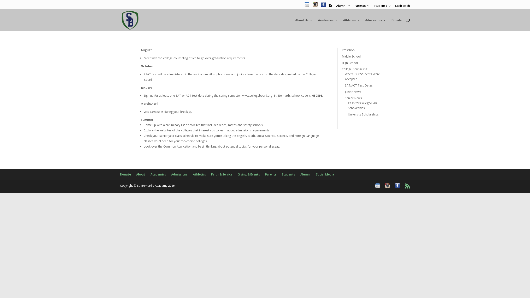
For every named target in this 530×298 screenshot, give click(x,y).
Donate (396, 20)
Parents (360, 6)
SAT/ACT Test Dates (359, 85)
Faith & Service (221, 174)
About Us (301, 20)
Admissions (373, 20)
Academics (326, 20)
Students (380, 6)
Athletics (349, 20)
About (140, 174)
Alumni (341, 6)
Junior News (353, 92)
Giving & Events (249, 174)
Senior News (353, 98)
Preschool (348, 50)
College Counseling (354, 69)
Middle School (351, 56)
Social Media (325, 174)
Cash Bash (402, 6)
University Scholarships (363, 114)
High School (350, 63)
